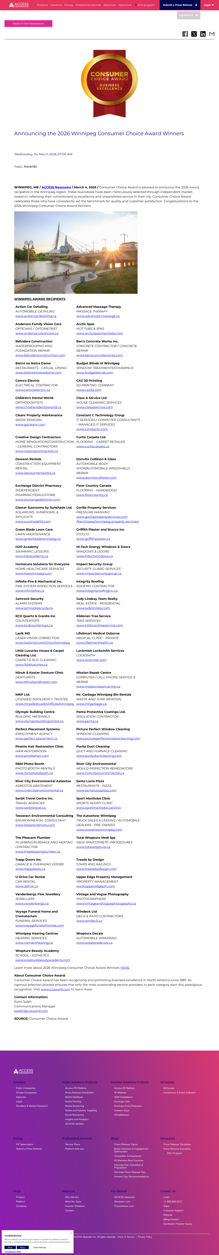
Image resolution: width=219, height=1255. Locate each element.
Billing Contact (171, 1219)
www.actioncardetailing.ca (35, 316)
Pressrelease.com (124, 1206)
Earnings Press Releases (127, 1106)
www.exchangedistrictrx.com (37, 499)
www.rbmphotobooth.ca (34, 773)
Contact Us (186, 15)
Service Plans (72, 1144)
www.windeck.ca (89, 921)
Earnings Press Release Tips (129, 1172)
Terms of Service (125, 1237)
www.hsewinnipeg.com (33, 573)
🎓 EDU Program (172, 1153)
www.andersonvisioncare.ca (37, 333)
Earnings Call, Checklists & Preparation (128, 1166)
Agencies (21, 1097)
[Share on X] (194, 34)
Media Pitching (73, 1101)
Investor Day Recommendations (131, 1176)
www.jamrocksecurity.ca (34, 608)
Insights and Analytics (76, 1119)
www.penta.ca (87, 721)
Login (207, 5)
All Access (168, 1088)
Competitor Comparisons (127, 1156)
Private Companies (26, 1092)
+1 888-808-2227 (172, 1201)
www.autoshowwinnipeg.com (99, 830)
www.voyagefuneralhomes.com (39, 925)
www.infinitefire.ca (29, 591)
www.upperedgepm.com (95, 886)
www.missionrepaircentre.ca (98, 686)
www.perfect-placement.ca (36, 738)
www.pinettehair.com (32, 756)
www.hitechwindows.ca (94, 556)
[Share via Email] (212, 34)
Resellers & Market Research (32, 1106)
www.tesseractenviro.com (35, 825)
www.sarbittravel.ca (30, 808)
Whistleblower (121, 1114)
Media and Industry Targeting (81, 1110)
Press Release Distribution (79, 1092)
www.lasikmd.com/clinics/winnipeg (42, 643)
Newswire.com (122, 1201)
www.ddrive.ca (26, 886)
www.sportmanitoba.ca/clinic (98, 808)
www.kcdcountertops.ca (34, 625)
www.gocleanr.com (30, 424)
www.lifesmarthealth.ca (94, 643)
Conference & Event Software (179, 1092)
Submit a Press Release (177, 5)
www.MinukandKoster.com (36, 682)
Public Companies (26, 1088)
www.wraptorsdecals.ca (94, 943)
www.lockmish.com (91, 660)
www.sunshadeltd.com (33, 521)
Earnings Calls (122, 1101)
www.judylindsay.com (93, 608)
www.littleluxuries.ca (31, 664)
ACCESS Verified (74, 1123)
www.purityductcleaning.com (99, 756)
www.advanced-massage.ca (98, 316)
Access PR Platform (76, 1088)
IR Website (120, 1092)
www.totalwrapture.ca (93, 847)
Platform (20, 1201)
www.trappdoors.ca (30, 869)
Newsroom (125, 5)
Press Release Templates (177, 1144)
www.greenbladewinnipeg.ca (38, 539)
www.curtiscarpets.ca (92, 446)
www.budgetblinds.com (94, 372)
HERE (124, 968)
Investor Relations (75, 1206)
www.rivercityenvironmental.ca (100, 773)
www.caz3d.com (88, 390)
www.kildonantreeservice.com (99, 625)
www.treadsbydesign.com (96, 869)
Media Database (74, 1097)
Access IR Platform (124, 1088)
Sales (166, 1206)
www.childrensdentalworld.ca (38, 407)
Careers (69, 1210)
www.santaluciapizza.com (96, 790)
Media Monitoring (74, 1106)
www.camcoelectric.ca (32, 390)
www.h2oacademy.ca (31, 556)
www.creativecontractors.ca (36, 451)
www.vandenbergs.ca (32, 903)
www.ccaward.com (55, 989)
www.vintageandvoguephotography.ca (106, 903)
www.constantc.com (92, 429)
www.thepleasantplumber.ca (37, 851)
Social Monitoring (74, 1114)
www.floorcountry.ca (92, 495)
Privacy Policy (145, 1237)
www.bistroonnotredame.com (38, 372)
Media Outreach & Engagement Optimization (131, 1150)
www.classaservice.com (94, 407)
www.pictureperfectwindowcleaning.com (108, 738)
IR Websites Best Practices (128, 1160)
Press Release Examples (176, 1148)
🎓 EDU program (144, 5)
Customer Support (173, 1210)
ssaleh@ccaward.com (31, 1011)
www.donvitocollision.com (96, 478)
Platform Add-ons (74, 1148)
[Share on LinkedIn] (203, 34)
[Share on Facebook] (185, 34)
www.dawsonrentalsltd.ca (35, 473)
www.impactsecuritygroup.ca (98, 573)
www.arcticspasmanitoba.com (99, 333)
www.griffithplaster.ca (93, 539)
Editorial (167, 1215)
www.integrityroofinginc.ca (97, 591)
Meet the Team (73, 1201)
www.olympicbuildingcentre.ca (39, 721)
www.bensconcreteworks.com (99, 355)
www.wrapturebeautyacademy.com (42, 960)
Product (20, 1197)
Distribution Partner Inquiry (177, 1223)
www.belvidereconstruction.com (40, 355)
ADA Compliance (123, 1097)
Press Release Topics (126, 1144)
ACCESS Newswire (56, 187)
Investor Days (121, 1110)
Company (21, 1206)
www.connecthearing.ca (34, 943)
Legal (19, 1101)
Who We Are (72, 1197)
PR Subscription (24, 1144)
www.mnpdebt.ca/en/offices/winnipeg (44, 704)
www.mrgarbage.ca (91, 704)
